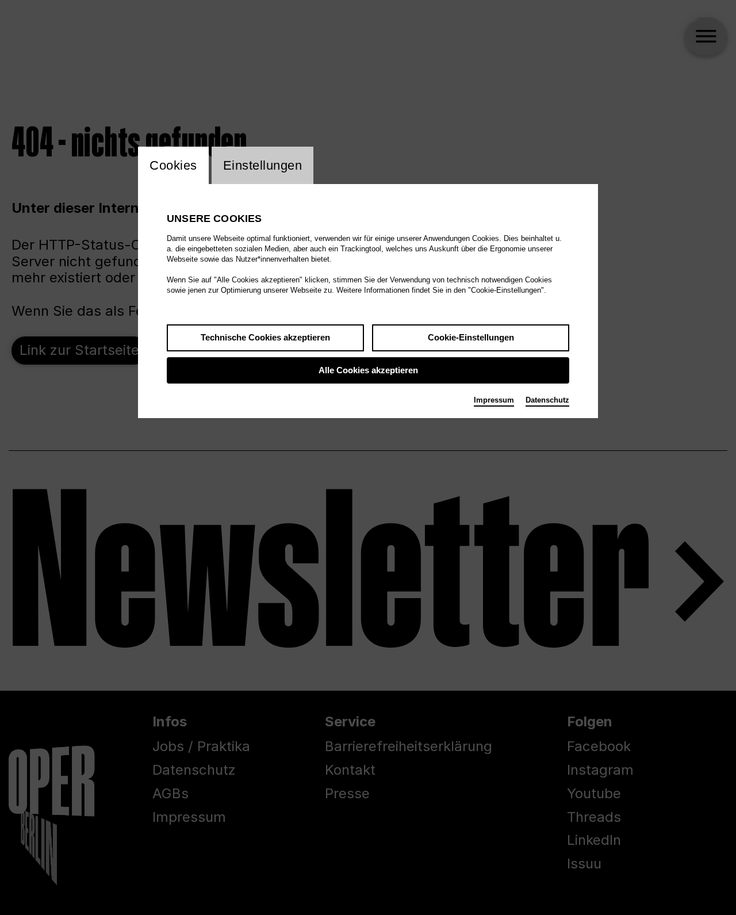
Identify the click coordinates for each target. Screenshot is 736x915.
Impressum (494, 400)
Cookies (173, 165)
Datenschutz (547, 400)
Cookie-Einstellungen (471, 337)
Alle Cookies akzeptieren (368, 370)
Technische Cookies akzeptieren (265, 337)
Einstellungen (262, 165)
